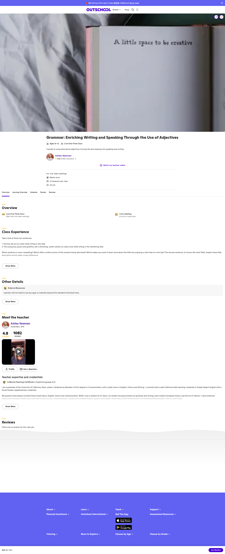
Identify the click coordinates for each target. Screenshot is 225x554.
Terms (131, 3)
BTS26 (116, 3)
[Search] (132, 9)
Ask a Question (30, 369)
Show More (10, 266)
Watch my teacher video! (114, 165)
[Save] (222, 17)
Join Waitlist (216, 550)
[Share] (216, 17)
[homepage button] (98, 9)
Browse (115, 10)
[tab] (5, 192)
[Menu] (137, 9)
